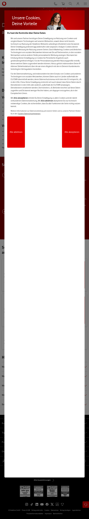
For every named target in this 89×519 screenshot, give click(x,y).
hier (35, 47)
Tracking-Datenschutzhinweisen (29, 114)
